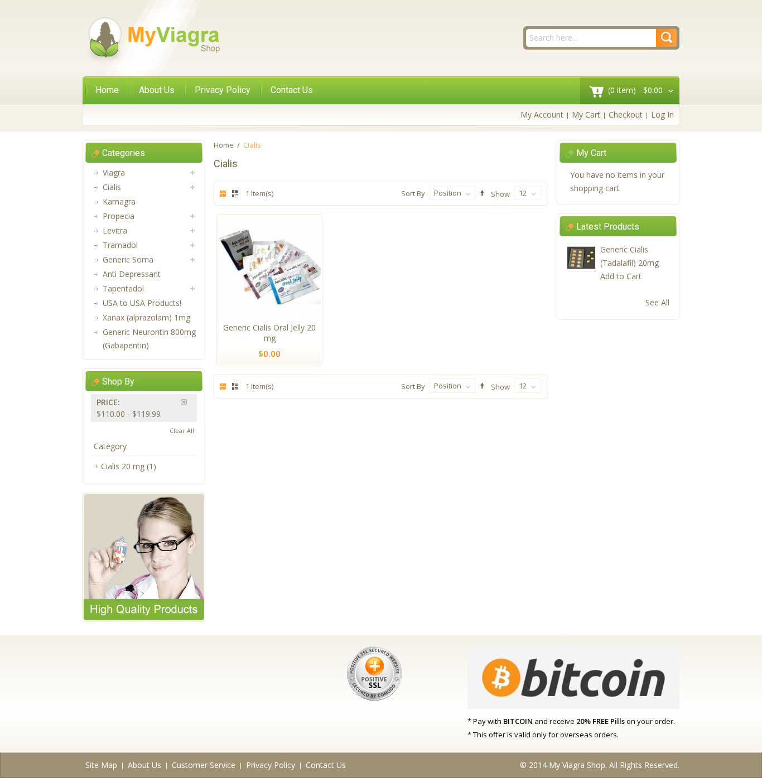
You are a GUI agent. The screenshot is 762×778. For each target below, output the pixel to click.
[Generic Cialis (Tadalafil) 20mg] (581, 257)
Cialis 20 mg (122, 466)
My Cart (586, 114)
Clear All (182, 430)
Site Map (101, 765)
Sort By (413, 193)
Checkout (626, 114)
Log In (662, 114)
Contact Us (292, 90)
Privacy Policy (222, 90)
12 (523, 193)
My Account (541, 114)
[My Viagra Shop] (153, 39)
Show (500, 193)
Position (447, 193)
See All (657, 302)
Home (107, 90)
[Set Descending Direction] (480, 193)
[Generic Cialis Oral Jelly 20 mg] (269, 266)
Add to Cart (621, 276)
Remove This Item (189, 402)
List (233, 194)
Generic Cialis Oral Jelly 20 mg (269, 332)
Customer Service (203, 765)
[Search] (666, 38)
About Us (157, 90)
